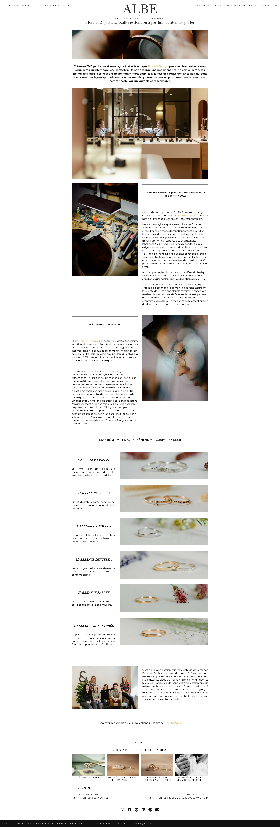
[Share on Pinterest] (89, 788)
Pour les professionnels (241, 6)
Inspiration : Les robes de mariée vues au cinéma (178, 796)
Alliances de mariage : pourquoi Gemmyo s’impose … (156, 780)
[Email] (157, 810)
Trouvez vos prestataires (55, 6)
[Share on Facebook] (86, 788)
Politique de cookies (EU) (132, 824)
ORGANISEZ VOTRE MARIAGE (19, 6)
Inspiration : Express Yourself (91, 796)
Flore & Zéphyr (158, 66)
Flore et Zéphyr (187, 215)
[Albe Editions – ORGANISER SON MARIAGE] (140, 9)
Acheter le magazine (208, 6)
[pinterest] (136, 810)
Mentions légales (104, 824)
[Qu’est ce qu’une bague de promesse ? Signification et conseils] (88, 765)
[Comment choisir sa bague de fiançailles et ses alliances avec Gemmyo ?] (123, 765)
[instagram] (122, 810)
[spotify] (150, 810)
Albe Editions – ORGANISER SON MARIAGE (31, 824)
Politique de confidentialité (73, 824)
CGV (152, 824)
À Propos (266, 6)
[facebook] (129, 810)
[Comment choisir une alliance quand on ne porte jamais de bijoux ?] (191, 765)
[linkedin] (143, 810)
